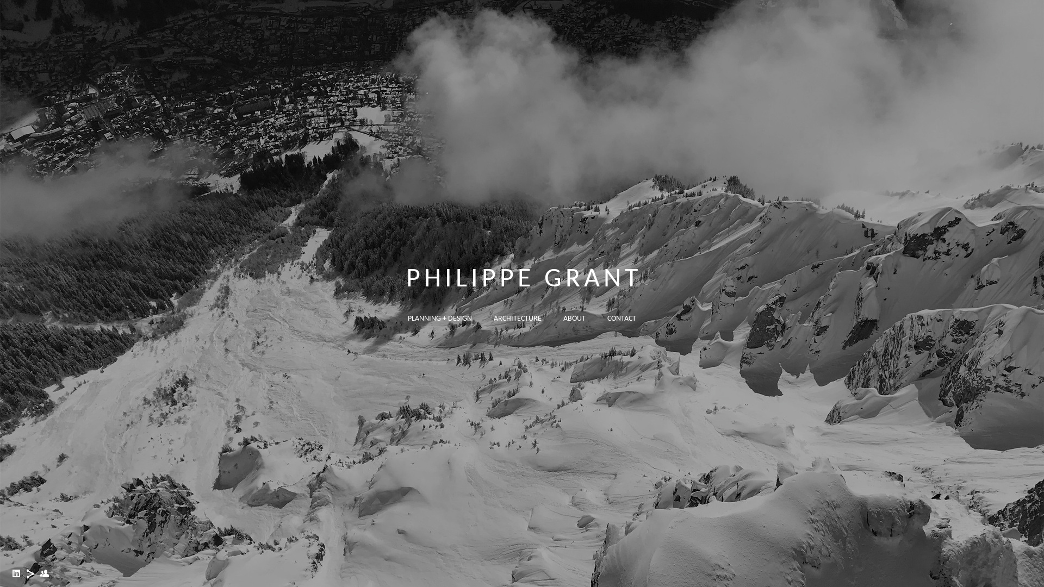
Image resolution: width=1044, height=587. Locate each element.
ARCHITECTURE (518, 319)
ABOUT (574, 319)
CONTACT (621, 319)
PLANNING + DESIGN (440, 319)
